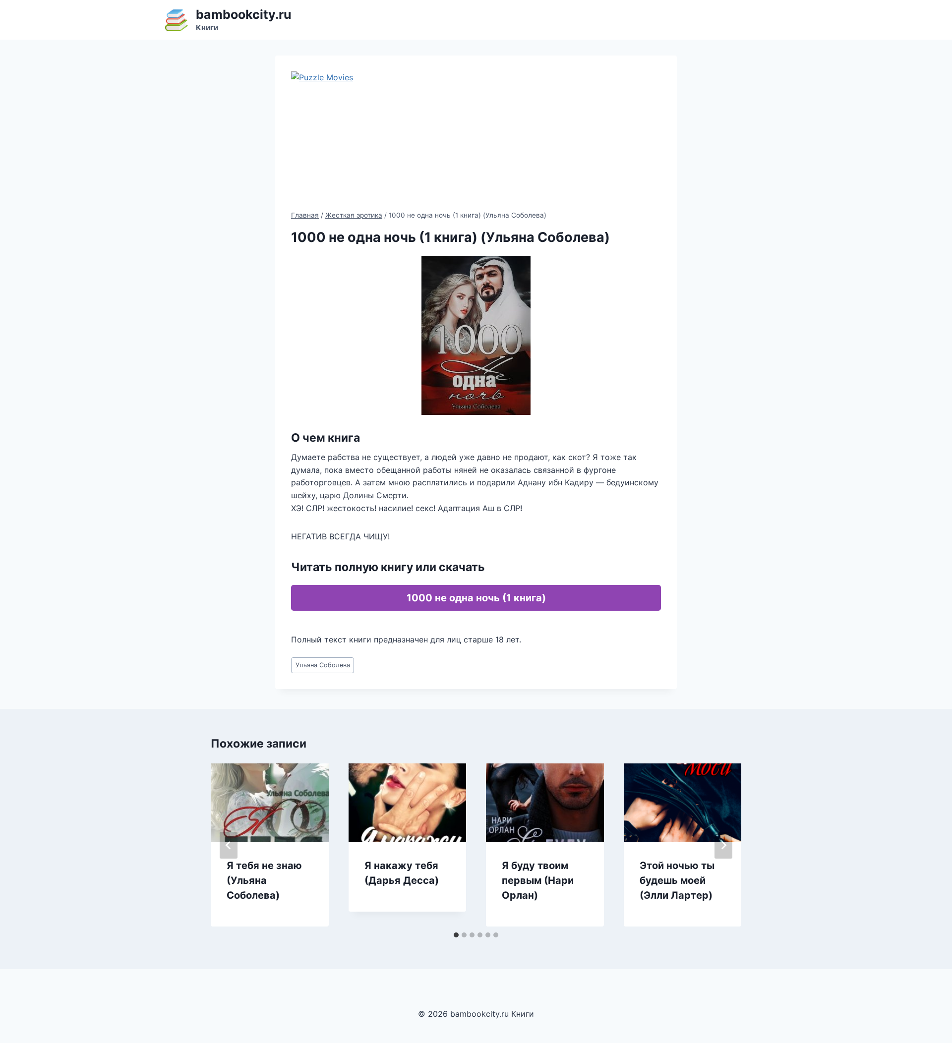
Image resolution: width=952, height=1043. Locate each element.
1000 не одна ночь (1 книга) (476, 598)
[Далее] (723, 845)
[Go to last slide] (229, 845)
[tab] (456, 934)
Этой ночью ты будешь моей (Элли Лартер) (677, 880)
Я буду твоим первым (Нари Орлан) (538, 880)
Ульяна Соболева (323, 665)
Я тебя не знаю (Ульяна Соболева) (264, 880)
